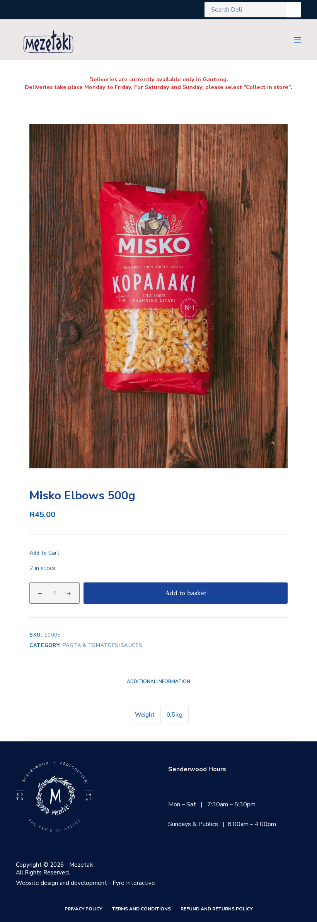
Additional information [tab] (158, 681)
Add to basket (185, 593)
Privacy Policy (83, 909)
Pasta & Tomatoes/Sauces (103, 645)
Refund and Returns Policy (216, 909)
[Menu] (297, 39)
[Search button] (293, 9)
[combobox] (245, 9)
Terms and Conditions (141, 909)
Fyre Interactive (133, 883)
